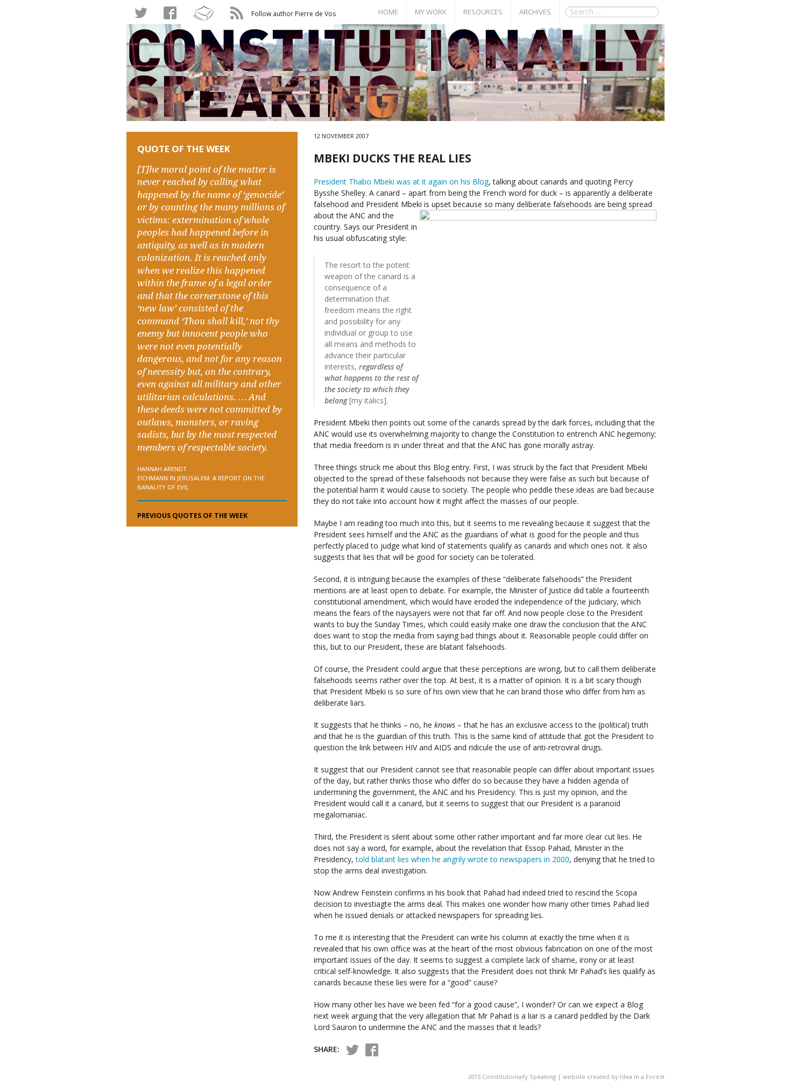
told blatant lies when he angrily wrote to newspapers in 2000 (462, 859)
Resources (483, 12)
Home (388, 12)
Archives (535, 12)
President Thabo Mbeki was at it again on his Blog (401, 181)
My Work (431, 12)
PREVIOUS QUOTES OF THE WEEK (192, 515)
